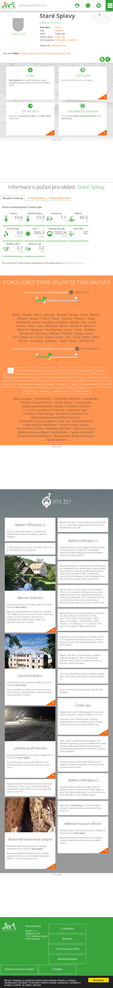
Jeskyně (62, 384)
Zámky (104, 377)
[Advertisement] (56, 161)
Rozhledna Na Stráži (58, 428)
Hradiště (62, 322)
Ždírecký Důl (87, 341)
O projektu (67, 928)
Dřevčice (80, 318)
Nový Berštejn (53, 330)
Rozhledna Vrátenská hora (72, 414)
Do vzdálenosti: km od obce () (42, 348)
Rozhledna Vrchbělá (77, 406)
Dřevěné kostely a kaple (28, 384)
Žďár (68, 53)
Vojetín (55, 53)
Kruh (30, 53)
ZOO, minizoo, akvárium (28, 370)
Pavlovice (41, 333)
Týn (68, 337)
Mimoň (64, 326)
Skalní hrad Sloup (84, 428)
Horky (36, 322)
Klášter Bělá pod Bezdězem (40, 425)
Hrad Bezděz (90, 399)
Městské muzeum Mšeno (33, 432)
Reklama (67, 938)
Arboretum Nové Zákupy (38, 414)
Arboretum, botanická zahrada (55, 377)
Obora (36, 53)
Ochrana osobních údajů (19, 969)
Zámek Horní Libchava (30, 428)
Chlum (45, 318)
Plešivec (54, 333)
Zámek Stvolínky (82, 421)
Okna (78, 330)
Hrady (93, 377)
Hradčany (48, 322)
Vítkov (95, 337)
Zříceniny (7, 384)
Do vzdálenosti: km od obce (46, 292)
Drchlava (66, 318)
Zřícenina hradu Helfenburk (34, 436)
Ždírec (73, 341)
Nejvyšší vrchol (89, 384)
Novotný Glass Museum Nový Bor (74, 436)
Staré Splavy (57, 16)
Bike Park (105, 384)
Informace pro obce (67, 948)
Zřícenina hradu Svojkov (74, 425)
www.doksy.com (58, 45)
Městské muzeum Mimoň (36, 402)
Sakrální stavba (81, 391)
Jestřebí (74, 322)
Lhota (31, 326)
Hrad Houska (83, 402)
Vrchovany (36, 341)
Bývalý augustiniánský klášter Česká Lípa (55, 417)
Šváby (49, 337)
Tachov (59, 337)
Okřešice (89, 330)
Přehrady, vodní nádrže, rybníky (21, 377)
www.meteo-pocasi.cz (74, 262)
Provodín (66, 333)
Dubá (91, 318)
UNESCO (64, 370)
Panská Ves (27, 333)
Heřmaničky (23, 322)
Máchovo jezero (23, 399)
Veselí (85, 337)
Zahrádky (51, 341)
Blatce (38, 315)
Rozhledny (80, 377)
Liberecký (59, 30)
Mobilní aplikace (67, 959)
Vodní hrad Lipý (76, 410)
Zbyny (62, 53)
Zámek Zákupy (63, 402)
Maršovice (51, 326)
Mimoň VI (23, 330)
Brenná (34, 318)
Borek (84, 315)
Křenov (21, 326)
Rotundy (49, 384)
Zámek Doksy (43, 399)
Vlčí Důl (23, 341)
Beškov (16, 315)
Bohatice (49, 315)
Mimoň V (89, 326)
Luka (40, 326)
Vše (10, 370)
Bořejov (73, 315)
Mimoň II (76, 326)
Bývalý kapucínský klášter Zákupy (42, 406)
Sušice (39, 337)
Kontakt (57, 969)
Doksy (58, 27)
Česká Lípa (60, 37)
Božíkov (94, 315)
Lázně (74, 384)
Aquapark (50, 370)
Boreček (62, 315)
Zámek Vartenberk (82, 432)
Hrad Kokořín (59, 432)
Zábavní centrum (61, 391)
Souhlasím (98, 980)
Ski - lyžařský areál (82, 370)
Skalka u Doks (83, 333)
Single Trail (29, 391)
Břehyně (23, 53)
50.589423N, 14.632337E (66, 40)
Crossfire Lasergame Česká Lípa (44, 410)
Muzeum (43, 391)
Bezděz (27, 315)
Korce (92, 322)
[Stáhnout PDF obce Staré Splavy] (102, 59)
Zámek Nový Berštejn (67, 399)
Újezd (76, 337)
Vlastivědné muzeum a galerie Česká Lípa (44, 421)
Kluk (84, 322)
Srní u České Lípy (22, 337)
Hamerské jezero (56, 440)
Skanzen (100, 370)
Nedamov (37, 330)
